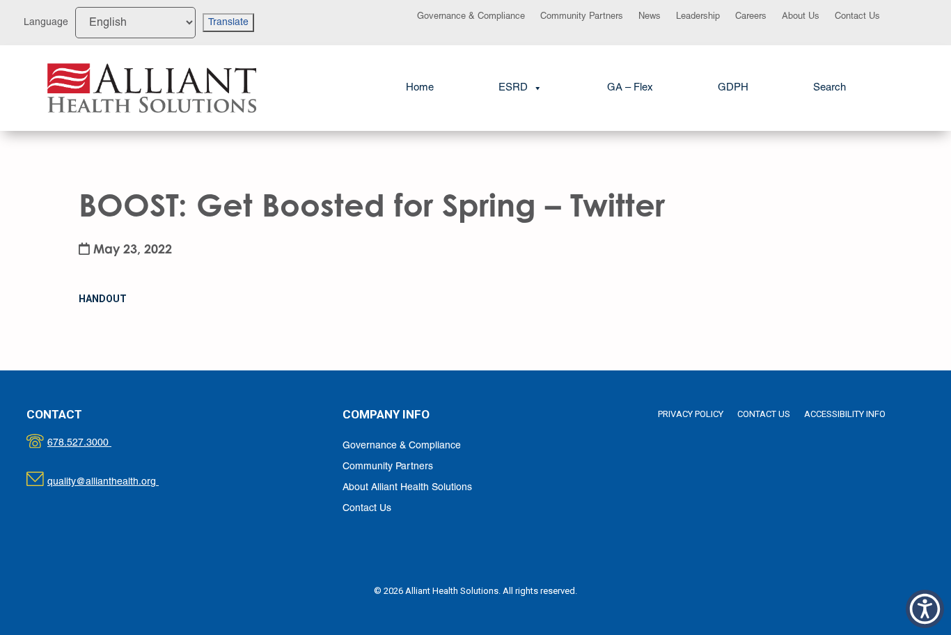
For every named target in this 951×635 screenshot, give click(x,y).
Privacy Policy (690, 414)
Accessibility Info (845, 414)
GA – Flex (630, 88)
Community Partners (581, 17)
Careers (751, 17)
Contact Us (857, 17)
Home (420, 88)
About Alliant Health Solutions (407, 487)
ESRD (513, 88)
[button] (829, 88)
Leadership (698, 17)
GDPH (733, 88)
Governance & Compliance (471, 17)
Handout (103, 298)
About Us (800, 17)
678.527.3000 (93, 443)
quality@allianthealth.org (115, 482)
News (649, 17)
